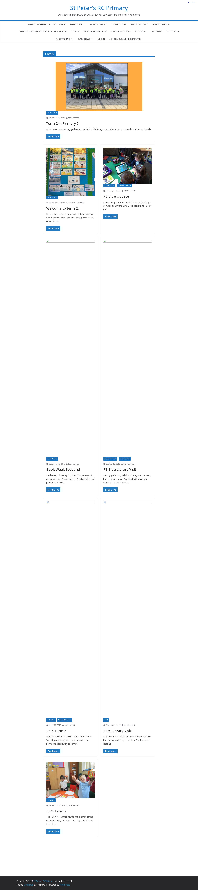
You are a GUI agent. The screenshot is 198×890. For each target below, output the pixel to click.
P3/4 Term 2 (56, 811)
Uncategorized (124, 186)
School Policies (162, 24)
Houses (139, 31)
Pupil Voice (76, 24)
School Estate (119, 31)
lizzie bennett (73, 118)
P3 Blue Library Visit (119, 469)
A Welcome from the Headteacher (46, 24)
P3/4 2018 (51, 720)
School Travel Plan (95, 31)
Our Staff (156, 31)
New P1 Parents (98, 24)
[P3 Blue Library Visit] (127, 348)
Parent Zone (63, 38)
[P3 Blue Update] (127, 166)
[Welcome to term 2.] (70, 172)
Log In (101, 38)
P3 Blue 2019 (109, 186)
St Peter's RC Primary (99, 8)
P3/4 (106, 720)
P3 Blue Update (116, 196)
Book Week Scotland (63, 469)
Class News (84, 38)
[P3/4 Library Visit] (127, 609)
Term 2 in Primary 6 (62, 123)
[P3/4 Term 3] (70, 609)
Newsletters (119, 24)
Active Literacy (110, 459)
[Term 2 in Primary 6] (99, 86)
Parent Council (139, 24)
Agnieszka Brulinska (76, 202)
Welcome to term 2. (62, 208)
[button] (84, 24)
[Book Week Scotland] (70, 348)
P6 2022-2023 (52, 113)
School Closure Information (125, 38)
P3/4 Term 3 (56, 730)
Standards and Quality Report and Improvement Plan (49, 31)
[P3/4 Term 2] (70, 780)
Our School (172, 31)
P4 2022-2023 (52, 197)
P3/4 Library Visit (117, 730)
